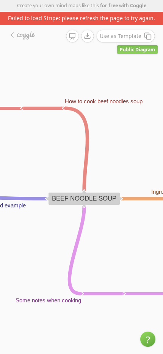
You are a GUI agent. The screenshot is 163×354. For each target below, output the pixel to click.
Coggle (138, 5)
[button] (147, 339)
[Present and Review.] (72, 36)
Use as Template (120, 36)
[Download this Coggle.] (88, 36)
